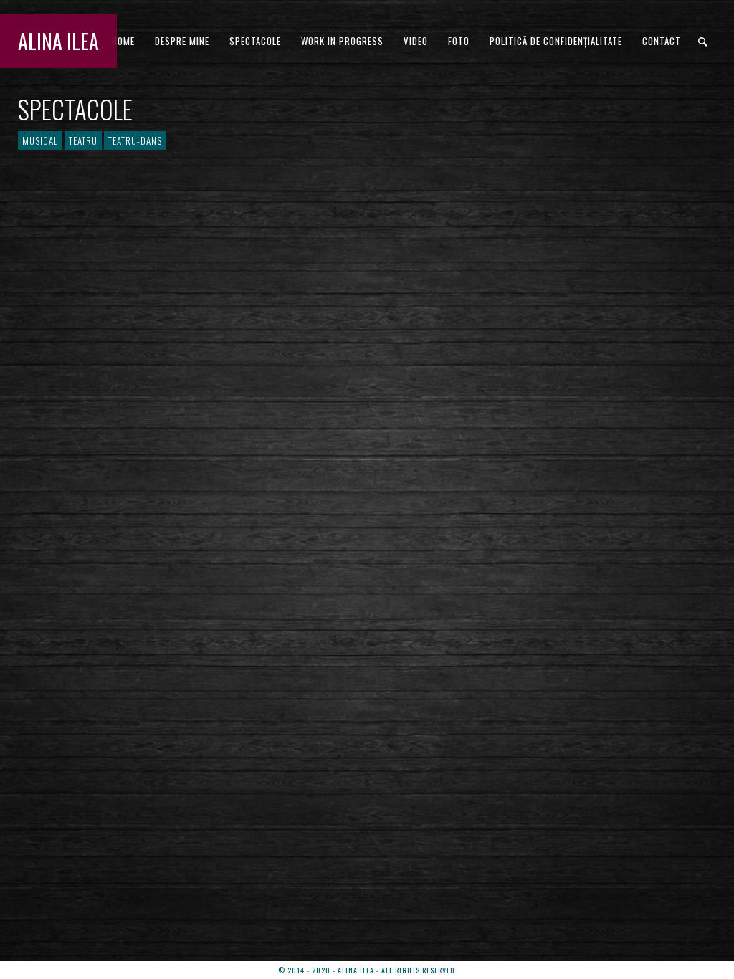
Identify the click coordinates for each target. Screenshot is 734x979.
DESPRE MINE (182, 41)
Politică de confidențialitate (556, 41)
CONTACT (661, 41)
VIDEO (416, 41)
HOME (123, 41)
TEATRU (83, 140)
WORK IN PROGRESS (342, 41)
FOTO (459, 41)
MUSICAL (40, 140)
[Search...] (703, 42)
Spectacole (255, 41)
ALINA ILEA (58, 41)
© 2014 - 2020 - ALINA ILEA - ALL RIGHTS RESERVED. (367, 970)
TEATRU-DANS (135, 140)
